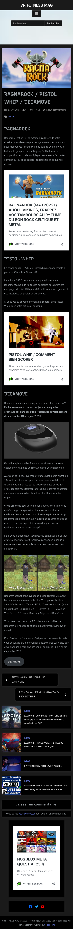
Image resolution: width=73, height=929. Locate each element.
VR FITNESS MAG (36, 5)
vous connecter (27, 813)
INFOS (11, 116)
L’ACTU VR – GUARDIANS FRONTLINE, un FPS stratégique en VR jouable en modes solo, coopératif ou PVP (45, 719)
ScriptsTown (50, 925)
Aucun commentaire (56, 109)
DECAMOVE (14, 661)
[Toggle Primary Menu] (36, 13)
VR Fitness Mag (32, 109)
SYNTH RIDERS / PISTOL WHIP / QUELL (43, 766)
